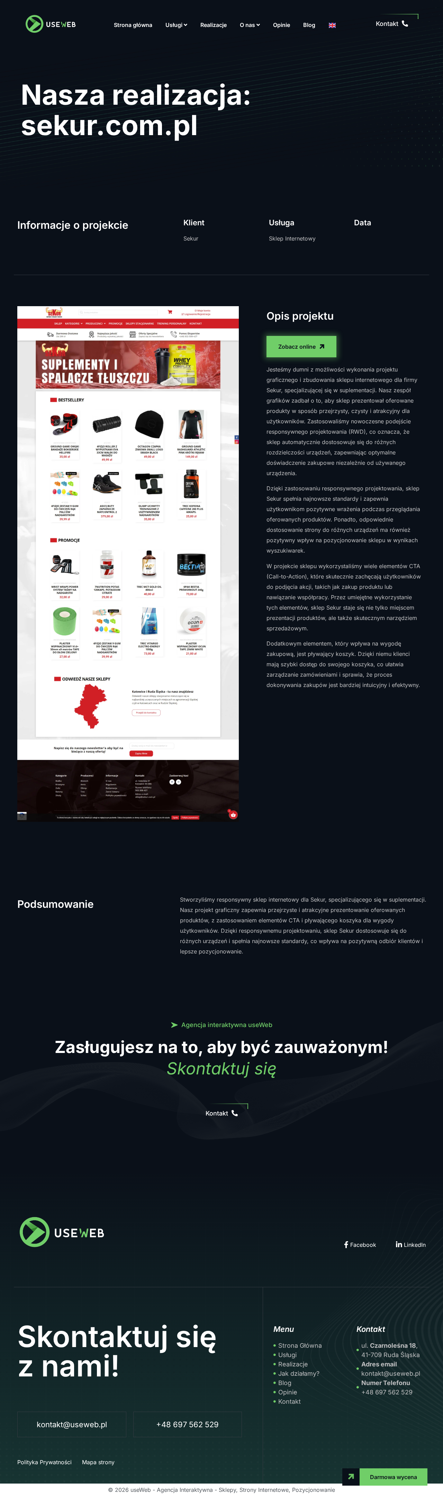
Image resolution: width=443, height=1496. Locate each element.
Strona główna (133, 24)
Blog (309, 24)
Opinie (281, 24)
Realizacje (213, 24)
